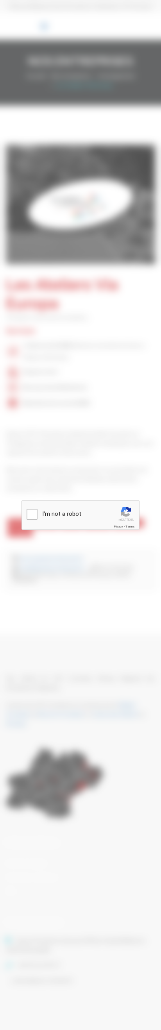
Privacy (118, 526)
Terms (130, 526)
